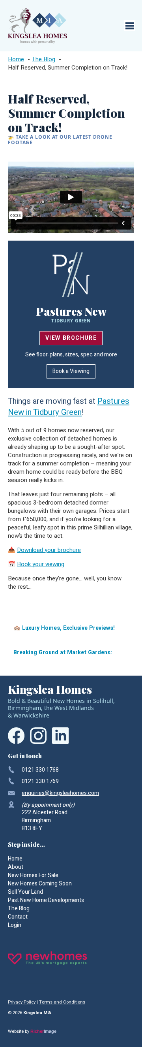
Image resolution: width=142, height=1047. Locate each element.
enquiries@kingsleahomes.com (60, 793)
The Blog (19, 908)
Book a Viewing (71, 371)
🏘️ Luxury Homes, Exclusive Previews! (64, 628)
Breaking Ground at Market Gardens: (62, 652)
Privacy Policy (22, 1002)
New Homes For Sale (33, 875)
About (15, 867)
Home (15, 859)
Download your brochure (49, 550)
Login (14, 925)
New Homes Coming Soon (40, 883)
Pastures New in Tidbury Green (68, 406)
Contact (18, 917)
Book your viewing (40, 564)
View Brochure (71, 338)
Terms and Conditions (62, 1002)
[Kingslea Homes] (37, 25)
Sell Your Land (25, 892)
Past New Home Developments (46, 900)
